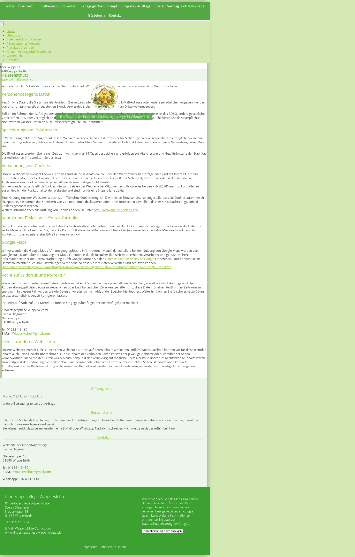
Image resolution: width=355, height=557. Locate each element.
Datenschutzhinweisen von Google (129, 259)
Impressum (90, 547)
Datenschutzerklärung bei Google (165, 523)
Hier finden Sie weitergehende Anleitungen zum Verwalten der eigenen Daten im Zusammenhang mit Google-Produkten (86, 267)
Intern (122, 547)
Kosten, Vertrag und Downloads (179, 6)
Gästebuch (96, 15)
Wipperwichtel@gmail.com (31, 333)
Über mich (26, 6)
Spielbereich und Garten (57, 6)
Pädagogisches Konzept (99, 6)
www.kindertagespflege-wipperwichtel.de (33, 532)
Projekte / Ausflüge (136, 6)
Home (9, 6)
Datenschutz (108, 547)
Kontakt (115, 15)
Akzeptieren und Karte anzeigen (163, 531)
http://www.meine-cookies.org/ (116, 210)
